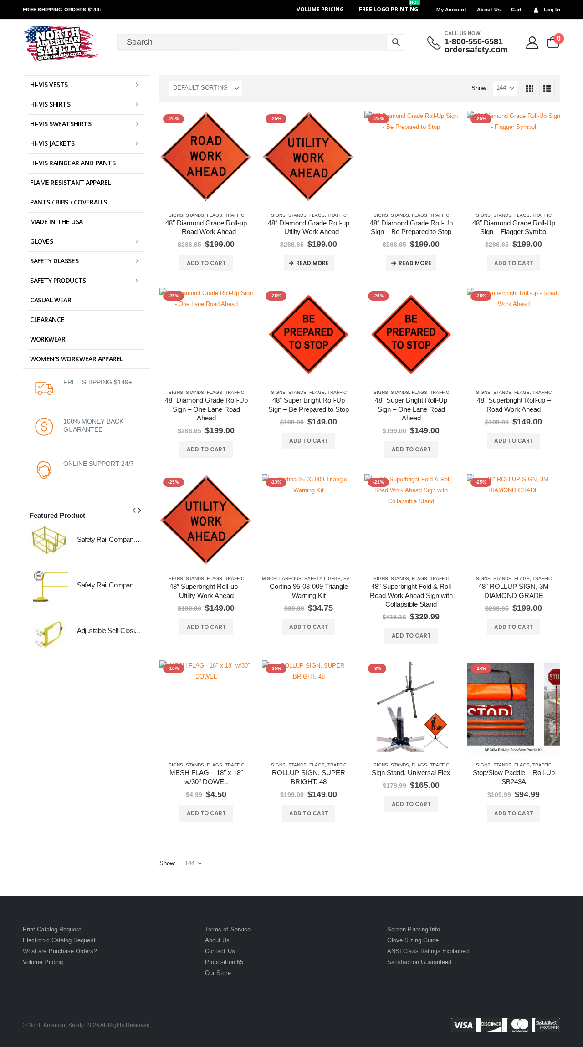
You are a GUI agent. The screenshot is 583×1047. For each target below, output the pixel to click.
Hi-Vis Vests (49, 84)
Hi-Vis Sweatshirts (60, 123)
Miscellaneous (282, 578)
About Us (489, 9)
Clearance (47, 319)
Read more (312, 263)
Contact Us (220, 951)
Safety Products (58, 280)
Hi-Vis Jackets (52, 143)
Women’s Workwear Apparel (76, 358)
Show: (479, 88)
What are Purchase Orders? (60, 951)
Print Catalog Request (52, 929)
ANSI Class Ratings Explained (428, 951)
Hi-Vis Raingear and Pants (73, 162)
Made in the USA (56, 221)
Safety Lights (322, 578)
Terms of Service (228, 929)
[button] (529, 88)
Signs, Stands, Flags (195, 215)
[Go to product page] (49, 541)
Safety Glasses (54, 260)
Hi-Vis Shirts (50, 104)
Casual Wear (50, 300)
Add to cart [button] (206, 263)
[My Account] (532, 42)
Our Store (218, 973)
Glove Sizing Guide (413, 940)
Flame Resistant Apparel (70, 182)
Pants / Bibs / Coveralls (68, 202)
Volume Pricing (320, 9)
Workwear (48, 339)
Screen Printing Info (413, 929)
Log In (552, 9)
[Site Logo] (61, 42)
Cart (516, 9)
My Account (451, 9)
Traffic (234, 215)
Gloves (41, 241)
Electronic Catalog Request (59, 940)
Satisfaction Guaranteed (419, 962)
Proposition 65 (224, 962)
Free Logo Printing (389, 9)
